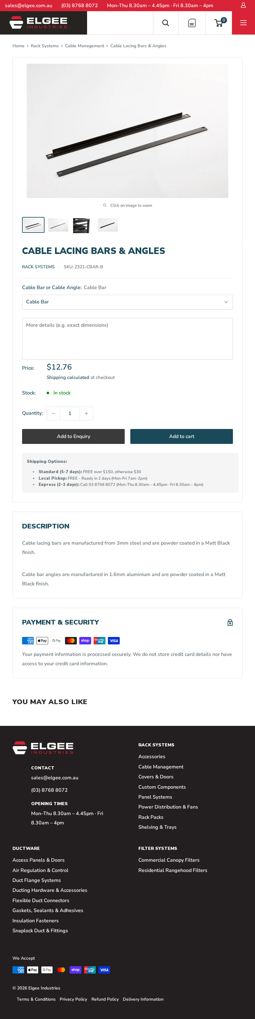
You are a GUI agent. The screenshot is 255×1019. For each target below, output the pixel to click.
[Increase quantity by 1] (86, 413)
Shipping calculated (68, 377)
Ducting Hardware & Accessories (49, 890)
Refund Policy (105, 999)
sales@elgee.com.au (28, 5)
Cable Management (84, 46)
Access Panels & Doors (38, 860)
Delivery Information (143, 999)
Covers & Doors (156, 776)
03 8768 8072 (102, 484)
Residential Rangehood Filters (172, 870)
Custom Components (162, 787)
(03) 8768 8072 (79, 5)
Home (18, 46)
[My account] (243, 5)
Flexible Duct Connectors (40, 900)
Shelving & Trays (157, 827)
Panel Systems (155, 797)
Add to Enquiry (73, 436)
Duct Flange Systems (36, 880)
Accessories (151, 756)
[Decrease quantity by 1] (53, 413)
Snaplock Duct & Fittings (40, 930)
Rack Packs (151, 817)
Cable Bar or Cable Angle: (64, 287)
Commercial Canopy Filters (169, 860)
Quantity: (32, 413)
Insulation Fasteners (35, 920)
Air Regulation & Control (40, 870)
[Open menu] (243, 22)
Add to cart (181, 436)
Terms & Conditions (36, 999)
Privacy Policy (73, 999)
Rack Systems (45, 46)
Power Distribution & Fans (168, 807)
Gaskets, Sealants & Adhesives (47, 910)
